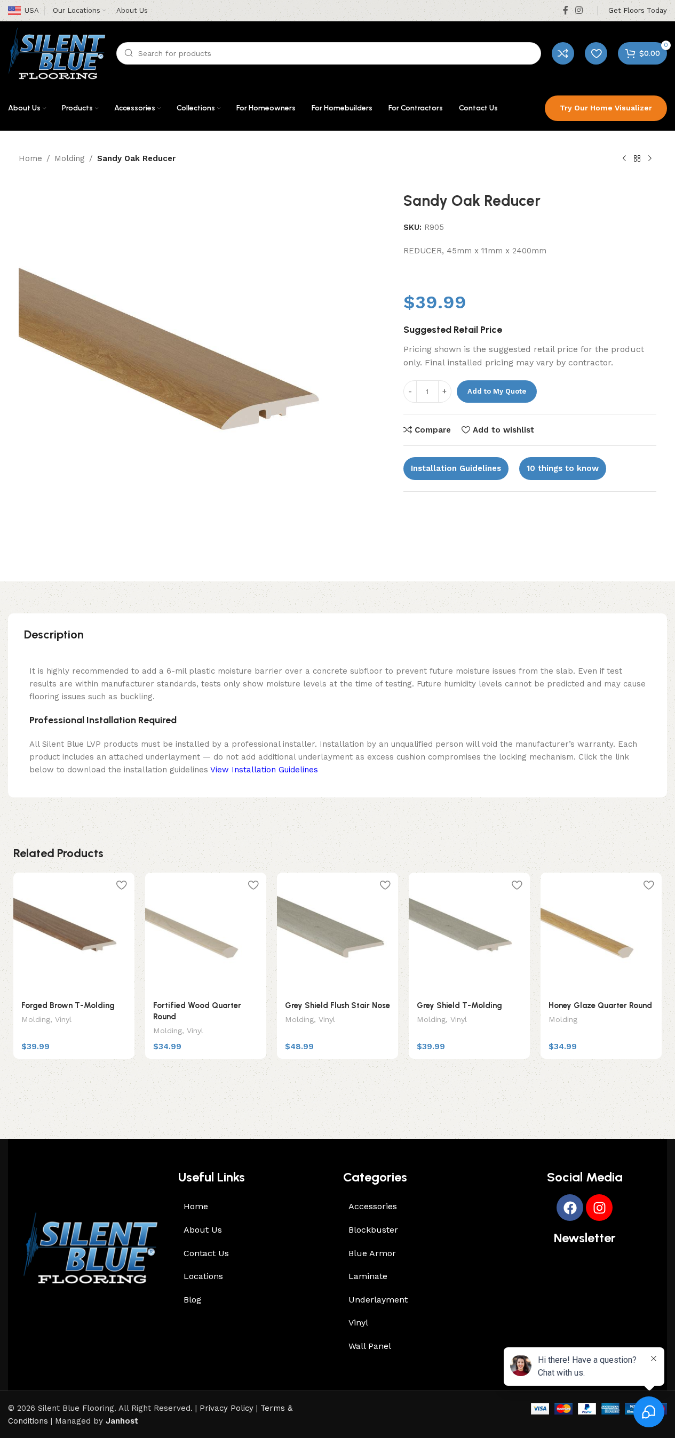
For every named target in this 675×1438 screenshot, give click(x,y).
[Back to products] (637, 159)
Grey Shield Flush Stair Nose (337, 1005)
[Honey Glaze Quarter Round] (601, 933)
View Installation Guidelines (264, 769)
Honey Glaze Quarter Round (600, 1005)
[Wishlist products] (596, 53)
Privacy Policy (226, 1408)
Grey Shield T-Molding (459, 1005)
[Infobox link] (637, 10)
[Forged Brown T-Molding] (73, 933)
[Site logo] (57, 53)
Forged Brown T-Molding (68, 1005)
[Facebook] (570, 1207)
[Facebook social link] (565, 10)
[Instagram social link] (579, 10)
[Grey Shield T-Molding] (469, 933)
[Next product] (650, 159)
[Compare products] (562, 53)
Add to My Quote (496, 391)
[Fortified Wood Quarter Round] (205, 933)
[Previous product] (624, 159)
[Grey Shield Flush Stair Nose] (337, 933)
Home (30, 158)
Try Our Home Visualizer (606, 107)
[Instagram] (599, 1207)
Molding (69, 158)
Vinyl (63, 1019)
